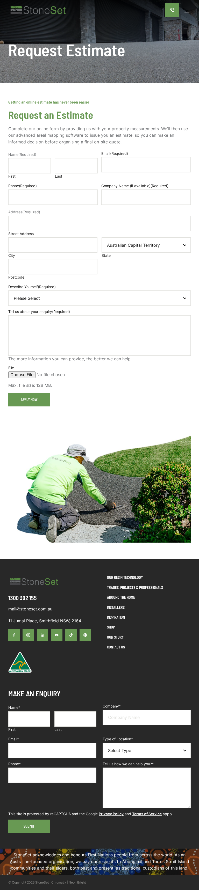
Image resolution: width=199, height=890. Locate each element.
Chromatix (58, 882)
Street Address (21, 233)
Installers (116, 607)
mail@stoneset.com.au (30, 608)
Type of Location (118, 739)
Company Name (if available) (134, 186)
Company (112, 706)
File (11, 368)
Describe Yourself (32, 286)
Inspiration (116, 617)
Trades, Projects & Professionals (135, 587)
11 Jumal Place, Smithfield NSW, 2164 (44, 620)
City (11, 255)
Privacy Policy (111, 814)
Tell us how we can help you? (128, 764)
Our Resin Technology (125, 577)
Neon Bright (77, 882)
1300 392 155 (22, 597)
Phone (22, 186)
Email (114, 153)
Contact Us (116, 647)
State (106, 255)
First (12, 176)
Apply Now (29, 399)
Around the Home (121, 597)
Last (58, 176)
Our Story (115, 637)
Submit (29, 826)
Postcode (16, 277)
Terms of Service (147, 814)
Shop (111, 627)
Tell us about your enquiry (39, 311)
